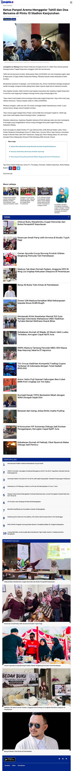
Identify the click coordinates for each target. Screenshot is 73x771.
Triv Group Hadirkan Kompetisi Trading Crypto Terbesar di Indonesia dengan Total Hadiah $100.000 (42, 366)
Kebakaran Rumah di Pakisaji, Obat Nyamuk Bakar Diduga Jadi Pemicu (43, 443)
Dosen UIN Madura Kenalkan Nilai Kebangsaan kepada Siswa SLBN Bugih (41, 301)
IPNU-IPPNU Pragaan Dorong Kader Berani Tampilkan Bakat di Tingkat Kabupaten (35, 524)
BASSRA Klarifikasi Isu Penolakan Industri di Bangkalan (26, 509)
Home (4, 5)
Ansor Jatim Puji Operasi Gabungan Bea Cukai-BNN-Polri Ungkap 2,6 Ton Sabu (42, 380)
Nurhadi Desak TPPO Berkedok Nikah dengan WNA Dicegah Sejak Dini (41, 396)
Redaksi (7, 765)
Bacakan (8, 19)
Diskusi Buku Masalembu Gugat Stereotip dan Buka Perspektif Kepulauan (33, 146)
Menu (71, 2)
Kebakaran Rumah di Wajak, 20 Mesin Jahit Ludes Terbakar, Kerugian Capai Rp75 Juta (43, 333)
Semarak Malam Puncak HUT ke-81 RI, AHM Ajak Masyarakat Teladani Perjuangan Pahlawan (38, 478)
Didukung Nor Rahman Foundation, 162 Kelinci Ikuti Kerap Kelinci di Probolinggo (35, 517)
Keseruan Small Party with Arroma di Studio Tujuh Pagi (27, 151)
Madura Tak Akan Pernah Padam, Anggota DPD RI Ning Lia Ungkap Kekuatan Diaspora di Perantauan (44, 270)
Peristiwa (9, 5)
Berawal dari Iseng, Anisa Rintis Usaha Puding (41, 411)
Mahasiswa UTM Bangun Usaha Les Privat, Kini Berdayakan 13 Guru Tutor (32, 486)
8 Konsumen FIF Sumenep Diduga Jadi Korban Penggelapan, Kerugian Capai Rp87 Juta (42, 427)
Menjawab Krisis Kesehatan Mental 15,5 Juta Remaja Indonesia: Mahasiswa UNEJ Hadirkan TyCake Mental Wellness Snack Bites (41, 318)
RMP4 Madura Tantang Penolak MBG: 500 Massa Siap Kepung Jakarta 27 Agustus (42, 349)
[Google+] (14, 168)
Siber (14, 765)
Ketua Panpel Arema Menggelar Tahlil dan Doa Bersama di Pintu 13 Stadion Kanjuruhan (35, 11)
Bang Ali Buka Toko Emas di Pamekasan (38, 285)
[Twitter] (18, 168)
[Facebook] (10, 168)
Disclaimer (21, 765)
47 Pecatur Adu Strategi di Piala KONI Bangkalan (24, 501)
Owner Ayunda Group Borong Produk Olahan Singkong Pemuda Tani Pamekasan (35, 156)
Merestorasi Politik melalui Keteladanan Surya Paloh (25, 463)
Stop (14, 19)
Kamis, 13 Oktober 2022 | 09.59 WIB (11, 16)
